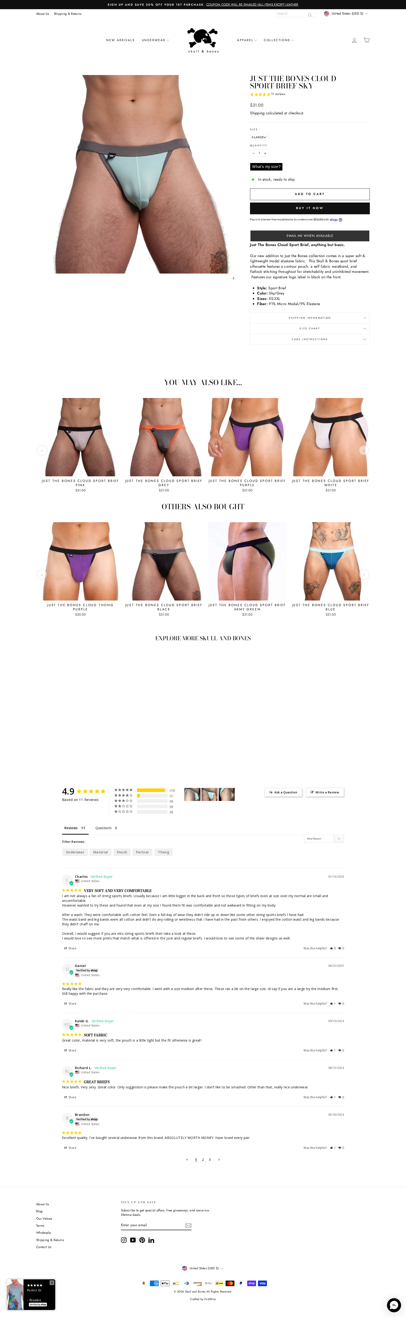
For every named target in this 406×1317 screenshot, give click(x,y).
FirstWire (210, 1299)
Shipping (257, 113)
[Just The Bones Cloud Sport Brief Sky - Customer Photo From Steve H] (192, 794)
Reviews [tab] (71, 828)
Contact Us (43, 1247)
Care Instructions (310, 339)
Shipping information (310, 318)
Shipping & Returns (68, 13)
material (100, 852)
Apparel (245, 40)
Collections (277, 40)
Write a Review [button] (327, 792)
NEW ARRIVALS (120, 40)
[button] (310, 236)
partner (142, 852)
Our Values (44, 1218)
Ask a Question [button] (285, 792)
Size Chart (310, 328)
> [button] (219, 1159)
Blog (39, 1211)
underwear (75, 852)
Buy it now (310, 208)
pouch (122, 852)
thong (163, 852)
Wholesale (43, 1232)
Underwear (153, 40)
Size (254, 129)
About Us (42, 13)
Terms (40, 1225)
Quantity (258, 145)
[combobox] (295, 13)
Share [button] (72, 948)
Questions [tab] (103, 828)
